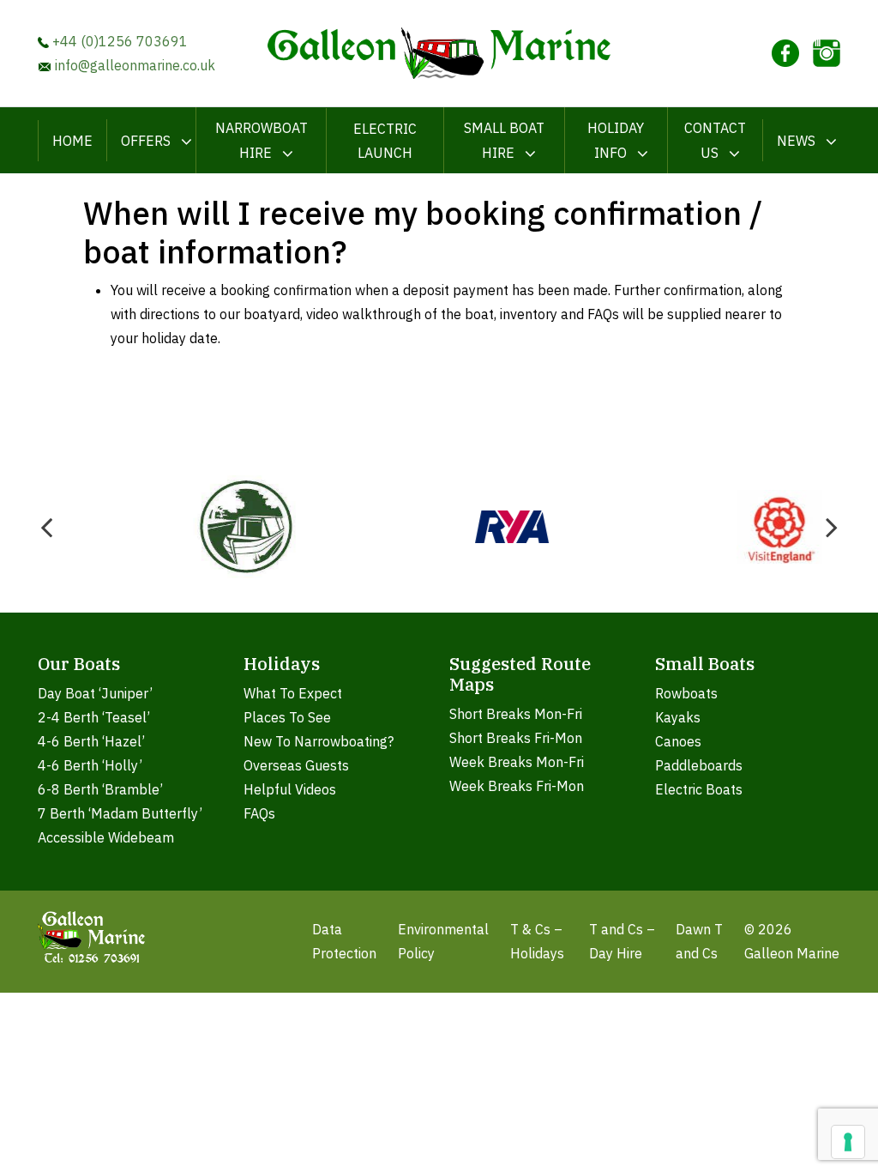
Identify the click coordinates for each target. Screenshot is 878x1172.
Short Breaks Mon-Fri (515, 713)
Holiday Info (615, 140)
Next (831, 526)
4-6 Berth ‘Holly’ (90, 765)
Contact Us (715, 140)
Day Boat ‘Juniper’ (95, 693)
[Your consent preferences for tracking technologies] (848, 1142)
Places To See (287, 717)
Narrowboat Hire (261, 140)
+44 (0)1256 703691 (118, 41)
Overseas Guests (296, 765)
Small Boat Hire (504, 140)
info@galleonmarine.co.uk (133, 65)
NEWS (796, 140)
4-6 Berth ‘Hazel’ (91, 741)
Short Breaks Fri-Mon (515, 737)
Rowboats (686, 693)
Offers (146, 140)
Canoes (678, 741)
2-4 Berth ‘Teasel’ (94, 717)
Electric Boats (699, 789)
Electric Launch (385, 140)
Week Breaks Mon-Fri (516, 761)
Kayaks (678, 717)
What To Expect (293, 693)
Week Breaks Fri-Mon (516, 785)
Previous (46, 526)
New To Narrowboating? (319, 741)
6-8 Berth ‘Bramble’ (100, 789)
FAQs (259, 813)
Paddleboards (699, 765)
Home (72, 140)
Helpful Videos (290, 789)
